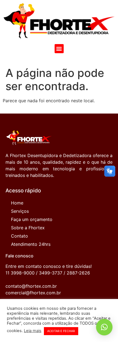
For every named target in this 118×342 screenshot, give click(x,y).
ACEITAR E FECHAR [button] (61, 331)
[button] (59, 48)
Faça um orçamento (31, 219)
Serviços (20, 211)
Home (17, 203)
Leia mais (32, 330)
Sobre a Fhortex (28, 227)
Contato (19, 236)
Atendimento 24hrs (30, 244)
